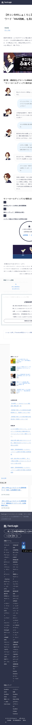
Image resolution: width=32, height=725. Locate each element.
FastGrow (15, 713)
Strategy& (6, 630)
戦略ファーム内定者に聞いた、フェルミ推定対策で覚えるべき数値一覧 (23, 383)
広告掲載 (9, 720)
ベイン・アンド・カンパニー (15, 613)
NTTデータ (6, 581)
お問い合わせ (22, 718)
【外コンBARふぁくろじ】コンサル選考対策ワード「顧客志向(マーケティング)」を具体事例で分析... (13, 503)
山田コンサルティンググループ (15, 659)
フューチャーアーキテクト (15, 586)
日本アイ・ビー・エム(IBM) (6, 662)
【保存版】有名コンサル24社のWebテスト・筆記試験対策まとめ (23, 391)
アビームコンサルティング (6, 557)
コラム (16, 535)
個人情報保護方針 (17, 720)
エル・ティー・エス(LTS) (6, 586)
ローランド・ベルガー (15, 678)
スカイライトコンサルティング (6, 625)
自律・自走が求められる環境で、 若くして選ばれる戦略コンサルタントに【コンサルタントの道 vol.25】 (21, 461)
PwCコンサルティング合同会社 (15, 598)
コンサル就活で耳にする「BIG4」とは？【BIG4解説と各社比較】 (23, 360)
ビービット (15, 581)
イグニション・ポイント (6, 569)
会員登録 (25, 235)
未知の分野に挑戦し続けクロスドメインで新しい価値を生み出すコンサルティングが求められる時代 (21, 443)
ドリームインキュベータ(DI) (6, 654)
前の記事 (3, 478)
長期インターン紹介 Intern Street (7, 701)
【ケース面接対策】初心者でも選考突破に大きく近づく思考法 (23, 376)
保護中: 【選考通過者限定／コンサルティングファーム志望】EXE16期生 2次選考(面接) (21, 452)
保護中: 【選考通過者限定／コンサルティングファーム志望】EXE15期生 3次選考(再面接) (21, 470)
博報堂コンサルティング (15, 577)
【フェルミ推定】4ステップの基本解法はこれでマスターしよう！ (23, 368)
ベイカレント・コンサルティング (15, 606)
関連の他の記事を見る (16, 288)
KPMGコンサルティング (6, 598)
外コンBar (7, 30)
